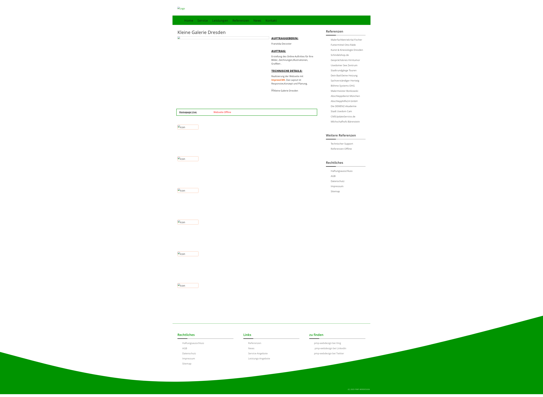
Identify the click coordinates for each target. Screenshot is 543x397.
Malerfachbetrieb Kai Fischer (346, 39)
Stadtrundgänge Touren (343, 70)
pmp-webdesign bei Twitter (329, 353)
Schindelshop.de (340, 55)
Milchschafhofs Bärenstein (345, 121)
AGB (333, 176)
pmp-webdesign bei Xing (327, 343)
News (257, 20)
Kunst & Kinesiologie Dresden (347, 49)
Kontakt (271, 20)
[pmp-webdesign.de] (181, 8)
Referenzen (240, 20)
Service (202, 20)
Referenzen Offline (341, 148)
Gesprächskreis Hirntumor (345, 60)
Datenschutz (337, 181)
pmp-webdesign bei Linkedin (330, 348)
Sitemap (335, 191)
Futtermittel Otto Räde (343, 44)
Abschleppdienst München (345, 96)
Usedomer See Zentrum (344, 65)
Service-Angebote (258, 353)
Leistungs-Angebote (259, 358)
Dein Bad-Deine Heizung (344, 75)
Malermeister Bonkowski (344, 90)
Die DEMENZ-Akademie (343, 106)
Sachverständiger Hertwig (345, 80)
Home (188, 20)
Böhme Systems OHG (343, 85)
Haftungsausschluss (342, 171)
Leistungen (220, 20)
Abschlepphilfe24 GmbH (344, 101)
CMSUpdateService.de (343, 116)
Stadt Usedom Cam (341, 111)
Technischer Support (342, 143)
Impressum (337, 186)
